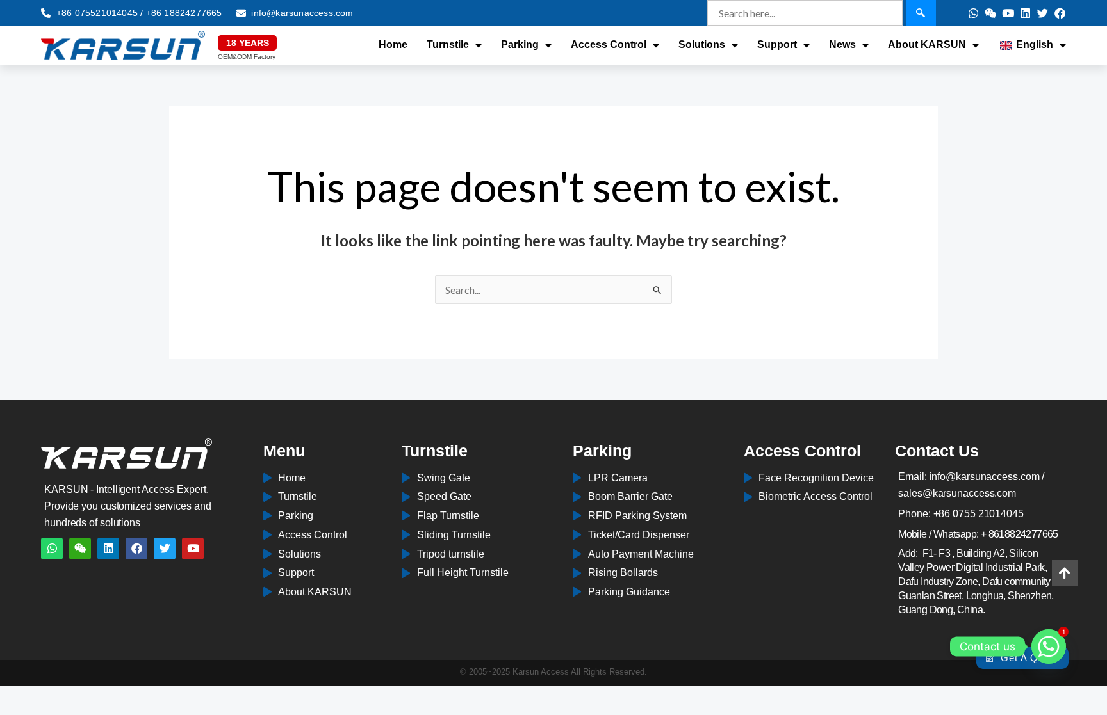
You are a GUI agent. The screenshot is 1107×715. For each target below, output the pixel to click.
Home (393, 44)
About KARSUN (927, 44)
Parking (520, 44)
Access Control (608, 44)
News (842, 44)
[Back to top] (1065, 573)
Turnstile (448, 44)
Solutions (701, 44)
